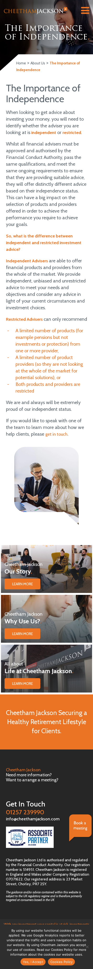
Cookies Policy (61, 962)
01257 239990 (25, 808)
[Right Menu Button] (85, 11)
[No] (87, 946)
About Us (38, 63)
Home (21, 63)
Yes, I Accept (33, 962)
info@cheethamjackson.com (33, 819)
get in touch (56, 434)
